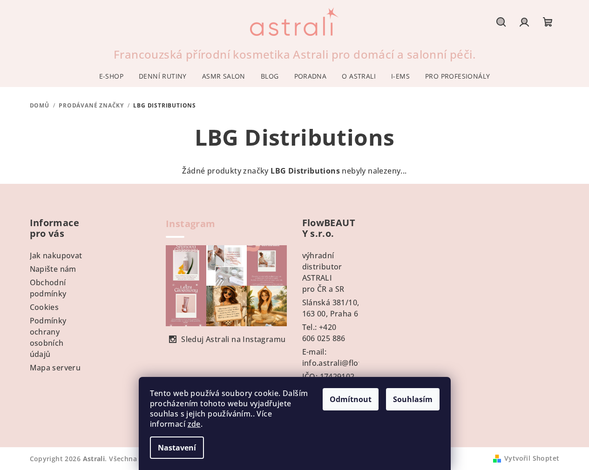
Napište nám (53, 269)
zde (194, 424)
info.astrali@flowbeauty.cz (351, 363)
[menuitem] (111, 76)
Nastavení (177, 448)
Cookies (44, 307)
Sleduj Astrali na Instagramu (233, 339)
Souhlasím (413, 399)
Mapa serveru (55, 368)
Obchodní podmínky (48, 288)
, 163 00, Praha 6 (330, 308)
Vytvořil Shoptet (531, 458)
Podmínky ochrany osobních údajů (48, 337)
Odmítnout (351, 399)
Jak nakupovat (56, 255)
